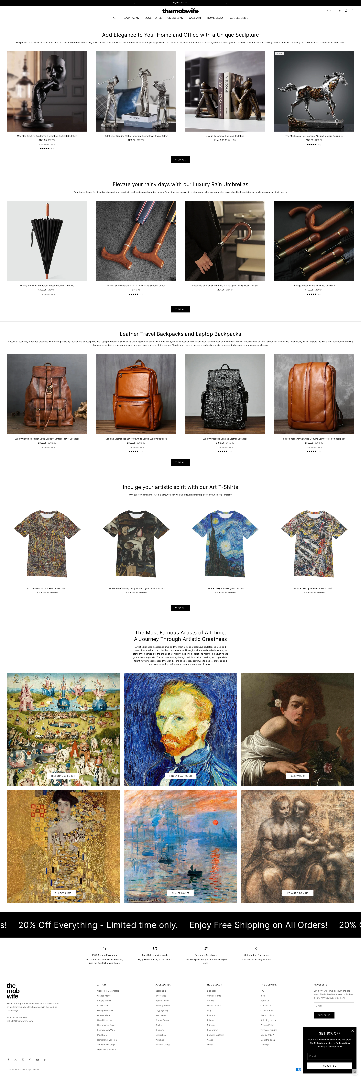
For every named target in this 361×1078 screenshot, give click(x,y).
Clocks (210, 1000)
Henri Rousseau (105, 1020)
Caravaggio (297, 776)
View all (180, 159)
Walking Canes (163, 1044)
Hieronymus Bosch (63, 776)
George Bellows (105, 1010)
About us (264, 1000)
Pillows (210, 1020)
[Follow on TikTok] (44, 1059)
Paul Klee (102, 1035)
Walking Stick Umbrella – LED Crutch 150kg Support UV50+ (136, 285)
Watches (160, 1040)
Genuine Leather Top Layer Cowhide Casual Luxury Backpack (136, 438)
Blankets (211, 990)
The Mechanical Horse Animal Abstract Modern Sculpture (314, 136)
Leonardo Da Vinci (297, 893)
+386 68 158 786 (18, 1017)
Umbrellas (161, 1035)
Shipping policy (268, 1020)
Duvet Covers (214, 1005)
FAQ (262, 990)
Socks (159, 1025)
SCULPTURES (153, 17)
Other (210, 1044)
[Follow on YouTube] (37, 1059)
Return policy (267, 1015)
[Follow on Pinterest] (30, 1059)
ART (115, 17)
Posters (211, 1015)
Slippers (160, 1030)
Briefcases (161, 995)
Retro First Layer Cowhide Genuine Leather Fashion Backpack (314, 438)
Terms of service (268, 1030)
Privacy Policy (267, 1025)
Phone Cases (162, 1020)
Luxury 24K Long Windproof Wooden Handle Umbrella (47, 285)
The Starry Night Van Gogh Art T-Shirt (225, 588)
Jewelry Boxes (163, 1005)
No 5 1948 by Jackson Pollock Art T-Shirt (47, 588)
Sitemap (264, 1044)
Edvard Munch (104, 1000)
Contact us (265, 1005)
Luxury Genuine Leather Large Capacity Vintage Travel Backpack (47, 438)
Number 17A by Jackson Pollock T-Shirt (314, 588)
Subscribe (329, 1066)
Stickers (211, 1025)
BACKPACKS (131, 17)
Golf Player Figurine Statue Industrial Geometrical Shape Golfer (136, 136)
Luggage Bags (163, 1010)
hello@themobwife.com (21, 1021)
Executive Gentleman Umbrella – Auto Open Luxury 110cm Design (225, 285)
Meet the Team (267, 1040)
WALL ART (195, 17)
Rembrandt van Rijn (107, 1040)
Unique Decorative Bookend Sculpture (225, 136)
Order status (266, 1010)
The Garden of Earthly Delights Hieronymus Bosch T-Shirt (136, 588)
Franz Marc (102, 1005)
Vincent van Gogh (106, 1044)
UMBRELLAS (175, 17)
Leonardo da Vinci (106, 1030)
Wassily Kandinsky (106, 1049)
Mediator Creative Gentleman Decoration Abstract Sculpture (47, 136)
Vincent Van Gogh (180, 776)
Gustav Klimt (63, 893)
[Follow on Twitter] (15, 1059)
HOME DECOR (215, 17)
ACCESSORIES (239, 17)
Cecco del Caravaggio (108, 990)
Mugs (210, 1010)
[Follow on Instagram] (22, 1059)
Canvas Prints (214, 995)
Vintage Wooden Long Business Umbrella (314, 285)
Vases (210, 1040)
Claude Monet (180, 893)
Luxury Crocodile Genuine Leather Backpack (225, 438)
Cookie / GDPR (267, 1035)
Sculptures (212, 1030)
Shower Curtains (215, 1035)
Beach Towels (163, 1000)
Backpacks (161, 990)
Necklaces (161, 1015)
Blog (262, 995)
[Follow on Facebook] (8, 1059)
